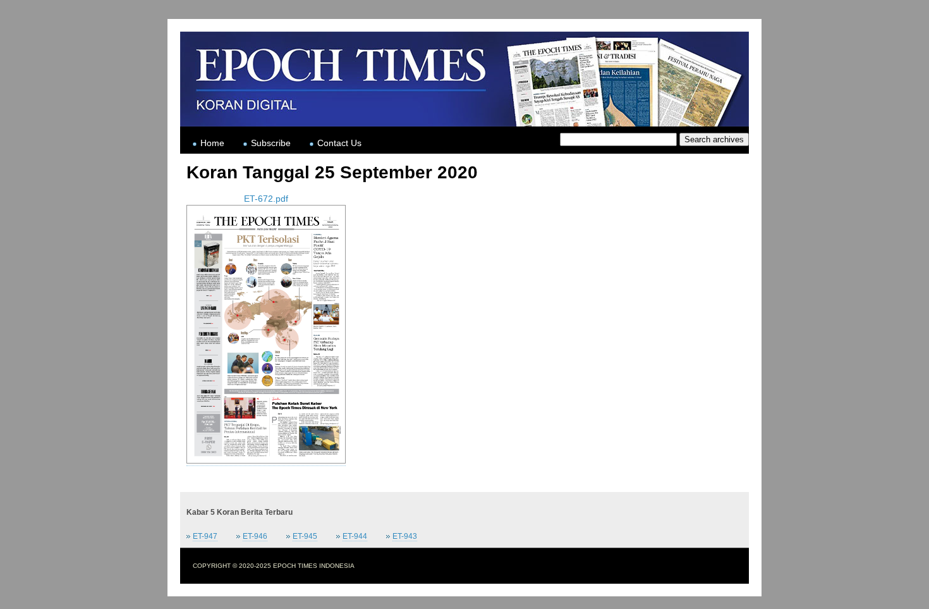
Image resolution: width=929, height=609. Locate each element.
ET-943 (404, 536)
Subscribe (271, 143)
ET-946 (255, 536)
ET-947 (205, 536)
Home (212, 143)
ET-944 (355, 536)
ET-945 (305, 536)
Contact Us (339, 143)
